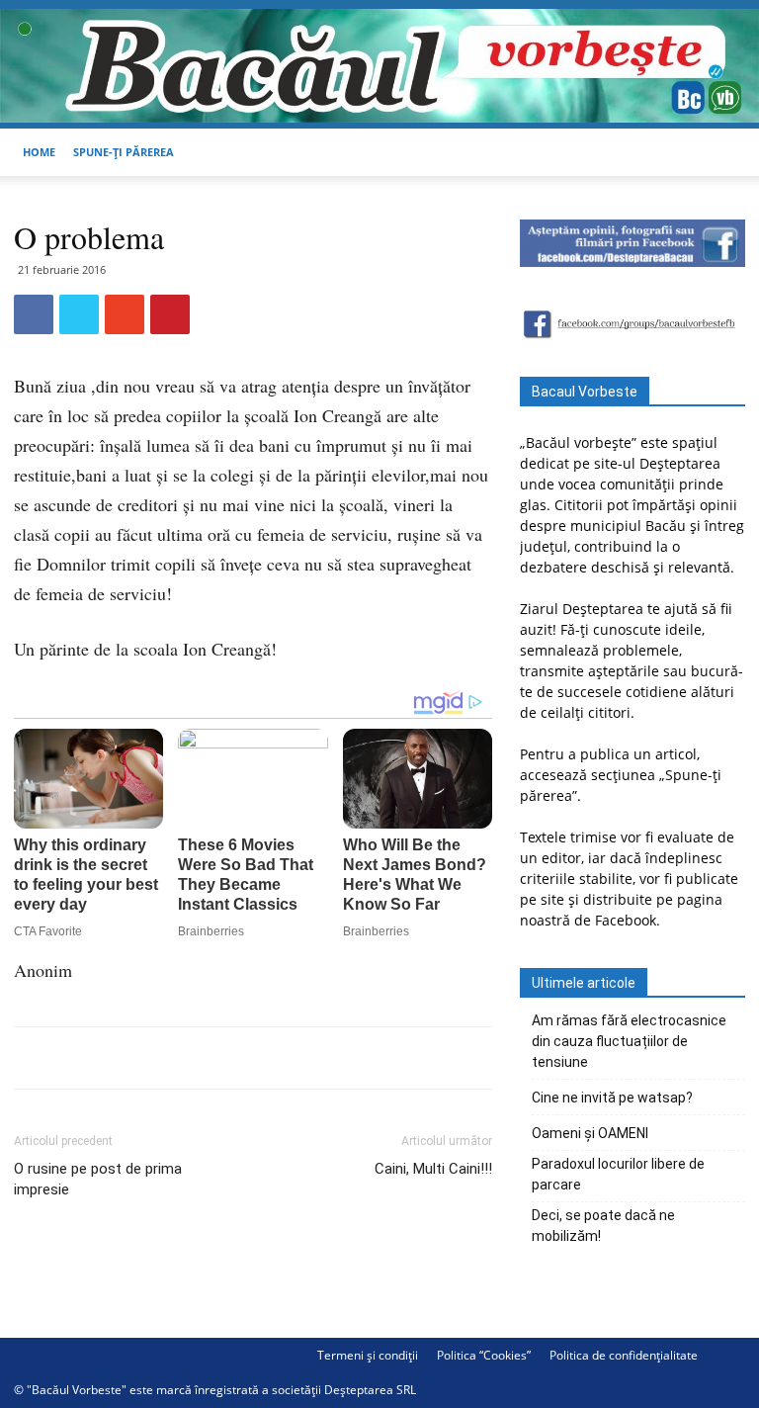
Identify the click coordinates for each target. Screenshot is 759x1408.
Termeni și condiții (367, 1355)
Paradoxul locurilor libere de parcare (618, 1174)
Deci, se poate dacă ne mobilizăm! (603, 1225)
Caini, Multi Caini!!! (433, 1169)
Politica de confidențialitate (623, 1355)
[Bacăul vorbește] (379, 66)
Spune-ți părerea (123, 151)
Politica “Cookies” (484, 1355)
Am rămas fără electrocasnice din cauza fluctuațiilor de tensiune (629, 1041)
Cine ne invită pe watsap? (612, 1097)
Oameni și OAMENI (590, 1133)
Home (39, 151)
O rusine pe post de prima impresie (98, 1179)
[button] (721, 152)
